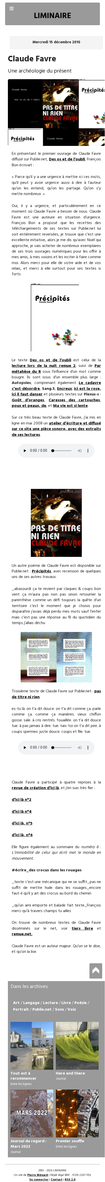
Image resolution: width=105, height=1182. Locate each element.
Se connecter (38, 1179)
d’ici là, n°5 (22, 823)
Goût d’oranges (28, 400)
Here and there (70, 1073)
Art (16, 1003)
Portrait (21, 1009)
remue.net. (22, 934)
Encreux (64, 389)
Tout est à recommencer (23, 1076)
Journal (61, 1078)
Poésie (80, 1003)
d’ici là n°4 (22, 811)
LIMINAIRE (52, 16)
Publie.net (41, 1009)
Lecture (50, 1003)
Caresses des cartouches (74, 400)
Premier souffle (70, 1141)
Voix (72, 1009)
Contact (56, 1179)
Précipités (41, 571)
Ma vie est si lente (70, 406)
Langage (31, 1003)
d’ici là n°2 (21, 799)
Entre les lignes (20, 1084)
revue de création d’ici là (35, 788)
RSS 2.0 (70, 1179)
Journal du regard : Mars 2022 (28, 1144)
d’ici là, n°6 (22, 835)
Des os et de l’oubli (67, 159)
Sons (59, 1009)
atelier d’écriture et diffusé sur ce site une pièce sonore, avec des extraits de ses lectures (56, 429)
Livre (66, 1003)
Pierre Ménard (37, 1175)
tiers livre (82, 928)
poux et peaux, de (29, 406)
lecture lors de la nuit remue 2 (43, 366)
